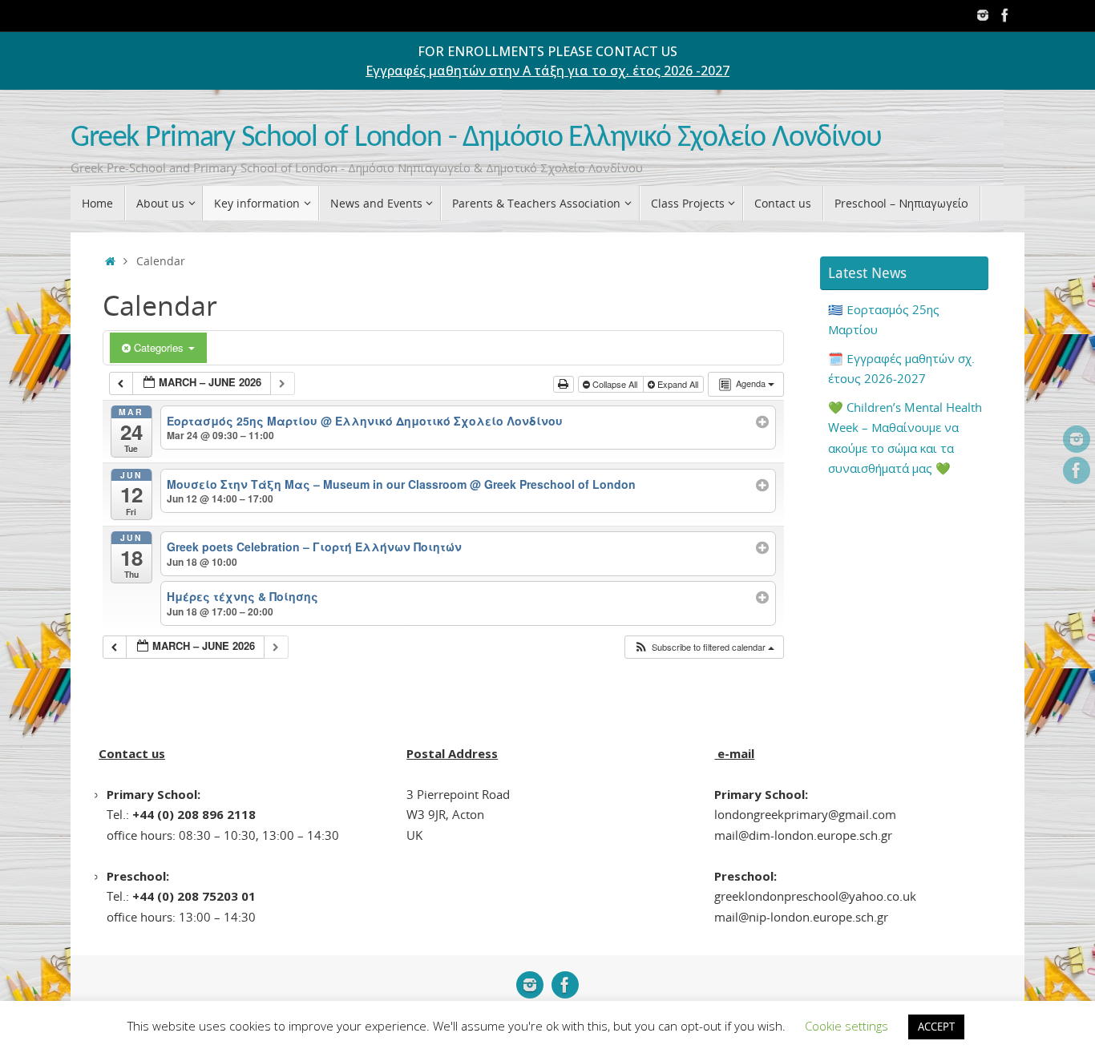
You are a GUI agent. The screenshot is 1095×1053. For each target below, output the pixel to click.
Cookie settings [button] (846, 1026)
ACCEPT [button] (936, 1026)
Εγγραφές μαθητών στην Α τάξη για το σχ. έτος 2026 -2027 (547, 70)
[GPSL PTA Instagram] (983, 15)
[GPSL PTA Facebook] (1005, 15)
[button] (703, 647)
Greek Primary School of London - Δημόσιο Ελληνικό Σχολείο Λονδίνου (476, 138)
